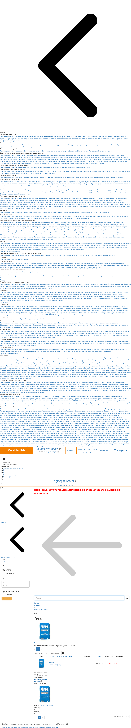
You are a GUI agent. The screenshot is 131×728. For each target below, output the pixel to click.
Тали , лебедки (101, 313)
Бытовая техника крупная (16, 413)
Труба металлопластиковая (41, 163)
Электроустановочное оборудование (75, 446)
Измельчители (30, 384)
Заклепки (110, 243)
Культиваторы (79, 384)
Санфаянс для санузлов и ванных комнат (20, 161)
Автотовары (19, 358)
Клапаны (72, 157)
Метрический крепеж (61, 245)
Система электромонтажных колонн (103, 429)
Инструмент (72, 190)
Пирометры (58, 212)
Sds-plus (23, 263)
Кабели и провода (23, 419)
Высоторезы (94, 382)
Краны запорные (48, 159)
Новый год (120, 341)
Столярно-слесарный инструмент (40, 288)
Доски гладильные (39, 362)
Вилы (89, 360)
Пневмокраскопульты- (75, 276)
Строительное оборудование (86, 192)
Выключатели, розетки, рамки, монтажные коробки (17, 399)
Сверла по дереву (81, 177)
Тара (71, 437)
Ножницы (33, 386)
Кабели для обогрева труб (69, 151)
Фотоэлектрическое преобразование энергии (114, 442)
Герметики (18, 272)
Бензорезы (47, 382)
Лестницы (126, 331)
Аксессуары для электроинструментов (67, 409)
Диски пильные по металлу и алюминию (28, 216)
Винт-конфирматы (43, 243)
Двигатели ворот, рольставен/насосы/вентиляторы (29, 415)
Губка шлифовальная (42, 137)
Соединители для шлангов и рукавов (29, 437)
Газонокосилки (104, 382)
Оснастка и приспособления (26, 235)
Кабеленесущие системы (8, 419)
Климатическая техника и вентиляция (74, 341)
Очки (41, 319)
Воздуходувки (85, 382)
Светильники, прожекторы (86, 401)
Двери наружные (55, 167)
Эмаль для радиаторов (108, 206)
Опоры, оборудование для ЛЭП (82, 425)
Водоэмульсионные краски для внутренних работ (59, 198)
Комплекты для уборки (25, 364)
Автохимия (18, 145)
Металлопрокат (27, 294)
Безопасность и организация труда (46, 190)
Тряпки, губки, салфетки (28, 376)
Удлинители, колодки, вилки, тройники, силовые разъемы (70, 403)
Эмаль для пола (77, 206)
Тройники (12, 163)
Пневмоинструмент (58, 237)
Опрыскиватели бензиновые (78, 386)
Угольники (88, 212)
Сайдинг (106, 171)
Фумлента (68, 163)
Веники (33, 360)
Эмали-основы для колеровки (61, 206)
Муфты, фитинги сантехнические (95, 423)
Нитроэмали (99, 202)
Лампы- (2, 401)
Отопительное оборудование (89, 294)
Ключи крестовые (49, 308)
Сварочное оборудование (94, 296)
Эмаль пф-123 (41, 208)
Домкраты (43, 145)
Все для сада (62, 190)
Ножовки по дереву (31, 177)
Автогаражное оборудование (24, 190)
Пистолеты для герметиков (76, 333)
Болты (34, 243)
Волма (9, 594)
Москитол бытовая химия (36, 366)
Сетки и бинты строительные (73, 335)
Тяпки (38, 376)
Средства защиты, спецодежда (18, 288)
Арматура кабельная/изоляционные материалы (49, 411)
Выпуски (3, 157)
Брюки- (17, 319)
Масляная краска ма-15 (62, 202)
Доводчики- (52, 182)
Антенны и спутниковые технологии (93, 409)
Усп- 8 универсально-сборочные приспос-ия (95, 237)
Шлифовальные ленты (106, 139)
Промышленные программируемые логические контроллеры (61, 427)
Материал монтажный (55, 423)
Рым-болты (109, 245)
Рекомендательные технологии (48, 727)
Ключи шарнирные (32, 311)
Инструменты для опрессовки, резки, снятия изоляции (71, 417)
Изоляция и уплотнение (92, 292)
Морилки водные (76, 202)
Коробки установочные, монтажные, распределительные (93, 399)
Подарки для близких (50, 343)
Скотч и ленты (88, 335)
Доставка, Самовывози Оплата (87, 450)
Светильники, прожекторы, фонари (107, 401)
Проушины (87, 184)
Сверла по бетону (122, 216)
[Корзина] (1, 455)
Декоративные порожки (22, 255)
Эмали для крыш (45, 206)
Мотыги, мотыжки (51, 366)
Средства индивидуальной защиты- (70, 298)
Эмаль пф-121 (31, 208)
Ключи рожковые (107, 308)
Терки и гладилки (24, 337)
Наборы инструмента (87, 233)
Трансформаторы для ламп (21, 403)
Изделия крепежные (95, 415)
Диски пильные (20, 177)
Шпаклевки (11, 206)
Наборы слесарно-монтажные (10, 251)
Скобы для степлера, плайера (113, 266)
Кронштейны (45, 245)
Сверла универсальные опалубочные (61, 218)
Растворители (48, 204)
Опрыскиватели (78, 368)
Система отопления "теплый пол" (115, 296)
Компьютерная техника (67, 421)
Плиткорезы (34, 335)
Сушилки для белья (85, 374)
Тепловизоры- (73, 212)
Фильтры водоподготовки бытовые (21, 300)
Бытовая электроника (49, 413)
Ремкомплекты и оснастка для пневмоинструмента (100, 276)
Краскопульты (69, 384)
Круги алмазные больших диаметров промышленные (79, 137)
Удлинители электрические (9, 354)
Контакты (71, 450)
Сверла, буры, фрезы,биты (93, 286)
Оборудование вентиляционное (51, 294)
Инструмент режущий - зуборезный (45, 227)
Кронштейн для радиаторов (31, 245)
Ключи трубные (20, 311)
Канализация (64, 157)
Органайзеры (88, 368)
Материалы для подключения (74, 423)
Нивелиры (50, 212)
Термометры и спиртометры (9, 376)
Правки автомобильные (109, 145)
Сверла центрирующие (82, 218)
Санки (50, 372)
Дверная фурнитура (68, 167)
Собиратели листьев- (119, 372)
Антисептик (18, 198)
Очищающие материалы (119, 349)
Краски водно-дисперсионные (73, 200)
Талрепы (94, 247)
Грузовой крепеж (68, 243)
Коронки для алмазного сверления (68, 216)
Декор (44, 341)
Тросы (99, 247)
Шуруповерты (124, 390)
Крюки (52, 245)
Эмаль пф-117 (10, 208)
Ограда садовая (33, 368)
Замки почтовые (5, 184)
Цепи (40, 249)
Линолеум (75, 255)
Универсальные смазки (14, 268)
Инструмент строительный (40, 233)
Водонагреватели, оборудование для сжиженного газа (68, 155)
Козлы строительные (101, 331)
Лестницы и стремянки (115, 284)
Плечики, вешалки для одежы (50, 370)
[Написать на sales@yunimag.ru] (6, 455)
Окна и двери (4, 343)
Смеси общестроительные (30, 351)
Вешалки (32, 182)
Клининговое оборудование (106, 190)
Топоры (108, 177)
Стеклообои (113, 171)
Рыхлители (44, 372)
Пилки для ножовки (53, 266)
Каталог (58, 341)
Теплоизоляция (61, 327)
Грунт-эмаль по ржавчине (103, 198)
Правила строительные (55, 335)
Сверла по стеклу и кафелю (23, 218)
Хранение (23, 345)
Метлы (12, 366)
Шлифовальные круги (90, 139)
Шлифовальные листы (121, 139)
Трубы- (7, 300)
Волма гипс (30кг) (55, 664)
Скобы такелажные (41, 247)
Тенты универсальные (119, 374)
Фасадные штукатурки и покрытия (66, 351)
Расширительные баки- (37, 296)
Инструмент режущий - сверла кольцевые (78, 229)
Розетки (60, 401)
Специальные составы (47, 351)
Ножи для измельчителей (18, 266)
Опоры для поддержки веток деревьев (60, 368)
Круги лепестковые (115, 137)
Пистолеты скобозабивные (117, 333)
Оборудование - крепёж (8, 235)
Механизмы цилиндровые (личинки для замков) (50, 184)
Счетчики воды (88, 298)
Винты (51, 243)
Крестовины (70, 159)
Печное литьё (125, 368)
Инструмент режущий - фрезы (10, 231)
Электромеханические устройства (52, 300)
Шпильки (75, 249)
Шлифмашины (86, 390)
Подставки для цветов (78, 370)
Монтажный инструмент (16, 286)
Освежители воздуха (100, 368)
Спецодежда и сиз (65, 192)
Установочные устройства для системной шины (16, 440)
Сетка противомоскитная (84, 372)
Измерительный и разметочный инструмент (68, 284)
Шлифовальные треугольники (10, 141)
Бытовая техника (20, 341)
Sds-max (17, 263)
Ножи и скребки (46, 333)
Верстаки (42, 306)
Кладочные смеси (93, 349)
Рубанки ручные (68, 177)
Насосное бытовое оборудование (91, 159)
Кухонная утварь (102, 364)
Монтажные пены (52, 272)
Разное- (106, 184)
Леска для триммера (67, 263)
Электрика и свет (24, 194)
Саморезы (124, 245)
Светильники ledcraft (70, 401)
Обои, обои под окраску (55, 171)
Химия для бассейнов (85, 163)
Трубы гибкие (55, 163)
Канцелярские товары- (94, 362)
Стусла (102, 177)
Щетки (8, 378)
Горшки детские (120, 360)
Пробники (54, 401)
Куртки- (22, 319)
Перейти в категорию (7, 137)
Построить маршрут (10, 475)
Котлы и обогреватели (15, 423)
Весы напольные (69, 360)
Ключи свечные (118, 308)
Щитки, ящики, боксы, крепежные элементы (52, 405)
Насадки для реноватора (108, 263)
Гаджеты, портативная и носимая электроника (114, 413)
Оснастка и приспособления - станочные (49, 235)
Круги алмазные (55, 137)
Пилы (126, 386)
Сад (58, 343)
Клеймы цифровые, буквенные (110, 306)
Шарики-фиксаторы (35, 186)
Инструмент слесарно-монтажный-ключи (116, 231)
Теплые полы (93, 151)
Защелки (14, 184)
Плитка (40, 343)
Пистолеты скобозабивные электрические (14, 388)
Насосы (26, 386)
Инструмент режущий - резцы (33, 229)
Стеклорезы (98, 335)
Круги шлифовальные (32, 139)
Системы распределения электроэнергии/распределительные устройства (98, 433)
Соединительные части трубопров (46, 298)
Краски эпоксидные (30, 202)
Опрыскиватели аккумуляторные (57, 386)
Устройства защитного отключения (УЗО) (117, 403)
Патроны (30, 266)
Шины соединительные (29, 405)
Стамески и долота (93, 177)
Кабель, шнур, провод (66, 399)
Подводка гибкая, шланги (108, 294)
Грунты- (115, 198)
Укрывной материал (47, 376)
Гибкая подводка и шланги (15, 157)
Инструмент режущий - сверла (53, 229)
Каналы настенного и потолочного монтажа (69, 419)
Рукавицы (66, 319)
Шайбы (44, 249)
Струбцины (75, 313)
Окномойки (42, 368)
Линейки (25, 212)
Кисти (92, 331)
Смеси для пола (15, 351)
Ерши (84, 362)
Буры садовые (19, 331)
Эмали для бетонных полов (30, 206)
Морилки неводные (88, 202)
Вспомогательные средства (85, 198)
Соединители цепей (55, 247)
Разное (2, 280)
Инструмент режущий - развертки (11, 229)
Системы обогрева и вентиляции (85, 431)
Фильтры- (37, 300)
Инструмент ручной (45, 417)
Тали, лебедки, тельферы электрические (32, 390)
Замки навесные (124, 182)
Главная (37, 605)
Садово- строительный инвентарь (72, 286)
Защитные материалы (79, 349)
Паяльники (41, 401)
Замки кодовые (113, 182)
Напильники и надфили (99, 311)
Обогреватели (41, 386)
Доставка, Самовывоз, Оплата (13, 469)
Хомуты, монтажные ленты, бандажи (25, 249)
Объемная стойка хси (22, 259)
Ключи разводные (83, 308)
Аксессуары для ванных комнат (25, 292)
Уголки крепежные (108, 247)
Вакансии (104, 450)
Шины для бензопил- (72, 268)
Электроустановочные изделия (98, 446)
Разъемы (24, 429)
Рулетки (65, 212)
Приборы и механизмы (21, 296)
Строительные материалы (106, 192)
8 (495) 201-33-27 (47, 449)
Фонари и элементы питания (89, 442)
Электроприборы (91, 405)
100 (47, 653)
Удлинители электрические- (41, 403)
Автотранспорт (20, 409)
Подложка (96, 255)
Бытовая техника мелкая (33, 413)
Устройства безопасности (40, 440)
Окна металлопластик (83, 167)
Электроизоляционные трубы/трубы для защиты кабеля (84, 444)
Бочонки (17, 155)
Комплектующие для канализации (109, 157)
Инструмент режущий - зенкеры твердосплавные (16, 227)
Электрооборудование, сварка (34, 392)
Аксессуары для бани (30, 358)
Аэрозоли (26, 198)
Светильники (52, 429)
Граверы (3, 384)
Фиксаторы (24, 186)
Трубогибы (114, 313)
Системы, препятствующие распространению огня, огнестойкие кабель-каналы (101, 435)
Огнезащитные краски (15, 204)
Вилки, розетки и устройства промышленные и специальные (77, 413)
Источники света (95, 417)
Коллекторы (79, 157)
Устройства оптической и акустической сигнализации (49, 442)
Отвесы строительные (59, 333)
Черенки (33, 337)
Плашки (112, 216)
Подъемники (43, 335)
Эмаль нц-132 (120, 206)
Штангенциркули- (103, 212)
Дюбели (77, 243)
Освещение (13, 343)
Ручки (112, 184)
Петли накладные (77, 184)
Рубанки (117, 388)
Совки (129, 372)
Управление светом (96, 403)
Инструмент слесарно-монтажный (63, 231)
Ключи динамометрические (16, 308)
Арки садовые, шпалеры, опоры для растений (68, 358)
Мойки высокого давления (106, 384)
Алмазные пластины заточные (25, 137)
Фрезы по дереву (117, 177)
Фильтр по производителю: (44, 645)
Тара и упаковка (98, 298)
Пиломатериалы (27, 325)
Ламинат (68, 255)
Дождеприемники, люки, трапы (59, 292)
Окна (126, 341)
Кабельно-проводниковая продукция (42, 419)
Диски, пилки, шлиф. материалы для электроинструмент (34, 284)
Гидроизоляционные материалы (25, 323)
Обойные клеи (68, 171)
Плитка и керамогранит (82, 325)
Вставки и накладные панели (82, 397)
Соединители (4, 163)
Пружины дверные (97, 184)
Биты (28, 263)
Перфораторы (119, 386)
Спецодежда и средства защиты (93, 343)
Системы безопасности (18, 431)
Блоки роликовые (26, 243)
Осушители (92, 386)
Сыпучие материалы (48, 327)
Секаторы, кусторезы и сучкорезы (64, 372)
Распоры (68, 313)
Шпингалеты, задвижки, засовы (52, 186)
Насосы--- (36, 294)
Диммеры (38, 399)
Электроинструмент (46, 239)
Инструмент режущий (96, 225)
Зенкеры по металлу (49, 216)
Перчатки (46, 319)
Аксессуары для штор (45, 358)
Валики (27, 331)
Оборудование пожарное (70, 294)
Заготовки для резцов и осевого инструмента (30, 223)
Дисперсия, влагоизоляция (50, 349)
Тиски (108, 313)
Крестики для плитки (115, 331)
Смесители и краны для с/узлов (23, 298)
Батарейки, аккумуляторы (51, 397)
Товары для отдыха (121, 192)
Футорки (75, 163)
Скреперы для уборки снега (102, 372)
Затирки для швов (66, 349)
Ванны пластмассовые (7, 360)
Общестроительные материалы (10, 325)
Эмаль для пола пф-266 (91, 206)
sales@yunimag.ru (50, 452)
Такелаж (88, 247)
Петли (69, 184)
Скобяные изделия (75, 343)
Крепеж (118, 190)
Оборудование (122, 233)
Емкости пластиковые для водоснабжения (38, 157)
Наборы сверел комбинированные (98, 216)
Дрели (8, 384)
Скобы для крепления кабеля (10, 247)
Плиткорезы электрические (37, 388)
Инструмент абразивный (53, 223)
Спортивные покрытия (107, 255)
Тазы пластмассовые (99, 374)
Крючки (31, 184)
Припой (47, 401)
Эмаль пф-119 (20, 208)
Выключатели (96, 397)
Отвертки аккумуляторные (105, 386)
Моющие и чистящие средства (68, 366)
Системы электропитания (64, 435)
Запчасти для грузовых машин (57, 145)
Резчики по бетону (99, 388)
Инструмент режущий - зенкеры (114, 225)
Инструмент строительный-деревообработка (65, 233)
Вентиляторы (19, 151)
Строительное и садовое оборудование (55, 437)
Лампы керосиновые (115, 364)
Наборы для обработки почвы (117, 366)
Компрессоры (59, 384)
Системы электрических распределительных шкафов (38, 435)
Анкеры (17, 243)
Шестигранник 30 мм (57, 268)
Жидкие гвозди (27, 272)
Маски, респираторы (32, 319)
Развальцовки (60, 313)
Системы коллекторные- (71, 161)
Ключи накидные (61, 308)
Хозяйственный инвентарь (25, 239)
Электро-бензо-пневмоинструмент (11, 392)
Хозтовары (75, 376)
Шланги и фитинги (124, 276)
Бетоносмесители (57, 382)
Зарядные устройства (18, 384)
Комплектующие (23, 184)
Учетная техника (73, 442)
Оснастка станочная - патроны (23, 237)
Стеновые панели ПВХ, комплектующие (28, 173)
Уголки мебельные (121, 247)
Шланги (36, 239)
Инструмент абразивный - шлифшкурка (110, 223)
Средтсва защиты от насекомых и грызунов (27, 374)
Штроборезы (96, 390)
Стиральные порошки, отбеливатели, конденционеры (60, 374)
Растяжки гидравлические (31, 147)
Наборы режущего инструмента (105, 233)
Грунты (20, 349)
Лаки (39, 202)
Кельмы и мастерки (83, 331)
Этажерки (14, 378)
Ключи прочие (72, 308)
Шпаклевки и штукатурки (103, 351)
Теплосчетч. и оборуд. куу (113, 298)
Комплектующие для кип (120, 292)
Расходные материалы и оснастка (81, 388)
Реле (28, 429)
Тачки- (109, 374)
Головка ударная (51, 306)
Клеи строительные (39, 171)
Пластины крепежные (76, 245)
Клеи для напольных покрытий (41, 255)
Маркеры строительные (26, 333)
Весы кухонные (58, 360)
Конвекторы (4, 294)
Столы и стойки (107, 335)
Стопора (6, 186)
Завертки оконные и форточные (67, 182)
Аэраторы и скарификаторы (34, 382)
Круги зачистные (103, 137)
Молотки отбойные (121, 384)
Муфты (77, 159)
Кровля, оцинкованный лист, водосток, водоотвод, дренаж (98, 323)
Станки (74, 192)
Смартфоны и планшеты (8, 437)
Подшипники (70, 237)
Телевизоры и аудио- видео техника (85, 437)
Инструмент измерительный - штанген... (74, 225)
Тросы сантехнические (23, 163)
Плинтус (81, 255)
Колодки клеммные (91, 419)
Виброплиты (68, 382)
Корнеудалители (53, 364)
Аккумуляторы (19, 382)
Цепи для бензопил (28, 268)
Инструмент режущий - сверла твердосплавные (109, 229)
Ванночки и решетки (36, 331)
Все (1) (73, 645)
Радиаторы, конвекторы (12, 429)
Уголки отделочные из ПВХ (51, 173)
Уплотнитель (67, 376)
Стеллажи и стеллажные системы (73, 247)
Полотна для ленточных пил (92, 266)
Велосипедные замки (22, 182)
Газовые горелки (109, 360)
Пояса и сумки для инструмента (44, 313)
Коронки (33, 263)
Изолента (55, 399)
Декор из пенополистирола (24, 171)
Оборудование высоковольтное (14, 425)
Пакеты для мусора (114, 368)
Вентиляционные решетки (33, 151)
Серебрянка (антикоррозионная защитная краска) (71, 204)
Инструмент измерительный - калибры (48, 225)
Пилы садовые (5, 370)
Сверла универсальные (41, 218)
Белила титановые (35, 198)
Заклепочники (89, 306)
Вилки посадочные (81, 360)
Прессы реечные (16, 147)
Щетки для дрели (85, 268)
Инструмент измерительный (25, 225)
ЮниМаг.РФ (16, 451)
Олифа (25, 204)
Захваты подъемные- (51, 331)
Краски (48, 200)
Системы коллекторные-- (88, 161)
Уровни (94, 212)
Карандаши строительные (67, 331)
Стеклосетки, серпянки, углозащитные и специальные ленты (20, 327)
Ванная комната (122, 358)
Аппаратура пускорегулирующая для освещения (16, 411)
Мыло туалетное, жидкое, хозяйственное (92, 366)
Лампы (114, 399)
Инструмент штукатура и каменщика (95, 284)
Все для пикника (97, 360)
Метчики (83, 216)
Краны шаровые (60, 159)
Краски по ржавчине (110, 200)
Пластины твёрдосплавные (43, 237)
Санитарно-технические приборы (74, 296)
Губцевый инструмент (77, 306)
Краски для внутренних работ (93, 200)
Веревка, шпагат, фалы (44, 360)
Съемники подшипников (87, 313)
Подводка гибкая (117, 159)
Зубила (96, 306)
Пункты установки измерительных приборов (97, 427)
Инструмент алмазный (7, 225)
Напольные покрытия (109, 341)
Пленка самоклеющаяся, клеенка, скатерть (24, 370)
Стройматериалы (124, 343)
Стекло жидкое (103, 204)
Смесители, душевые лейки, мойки (115, 161)
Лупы (8, 366)
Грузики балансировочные (31, 145)
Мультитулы (20, 386)
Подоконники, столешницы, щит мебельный (88, 171)
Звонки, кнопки (46, 399)
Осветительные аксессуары (103, 425)
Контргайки (124, 157)
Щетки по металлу (48, 337)
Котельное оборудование (34, 159)
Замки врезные (103, 182)
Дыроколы (49, 362)
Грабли (128, 360)
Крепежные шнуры (75, 364)
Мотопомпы (11, 386)
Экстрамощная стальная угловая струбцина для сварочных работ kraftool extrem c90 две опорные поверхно (36, 315)
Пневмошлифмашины (54, 388)
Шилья (106, 376)
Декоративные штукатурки (32, 349)
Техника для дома (104, 437)
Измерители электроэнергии (45, 384)
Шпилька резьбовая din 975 (62, 249)
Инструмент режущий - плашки (89, 227)
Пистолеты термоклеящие (9, 335)
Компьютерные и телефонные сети (87, 421)
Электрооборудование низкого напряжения (48, 446)
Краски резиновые (18, 202)
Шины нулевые (5, 405)
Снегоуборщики (125, 388)
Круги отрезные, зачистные (16, 139)
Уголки (62, 163)
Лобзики (94, 384)
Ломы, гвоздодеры (6, 333)
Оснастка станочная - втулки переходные (102, 235)
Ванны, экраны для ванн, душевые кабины (35, 155)
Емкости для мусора (60, 362)
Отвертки (24, 313)
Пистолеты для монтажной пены (97, 333)
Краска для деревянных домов (35, 200)
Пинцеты (30, 313)
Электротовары (32, 345)
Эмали (18, 206)
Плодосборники (65, 370)
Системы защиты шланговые (64, 431)
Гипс (16, 349)
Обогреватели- (22, 368)
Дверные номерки (42, 182)
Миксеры (38, 333)
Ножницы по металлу (114, 311)
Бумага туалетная (110, 358)
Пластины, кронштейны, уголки (94, 245)
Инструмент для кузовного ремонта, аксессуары (84, 145)
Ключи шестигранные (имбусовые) (51, 311)
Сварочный (4, 302)
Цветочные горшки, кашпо (88, 376)
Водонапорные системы (95, 155)
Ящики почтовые (69, 186)
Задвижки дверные (91, 182)
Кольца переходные (90, 157)
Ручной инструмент (14, 192)
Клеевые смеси (105, 349)
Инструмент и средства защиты (28, 417)
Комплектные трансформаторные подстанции (43, 421)
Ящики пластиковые (24, 378)
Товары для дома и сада (118, 437)
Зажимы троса (102, 243)
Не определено (112, 423)
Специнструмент (46, 147)
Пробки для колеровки (35, 204)
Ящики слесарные (80, 315)
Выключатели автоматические (112, 397)
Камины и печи (83, 151)
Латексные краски (47, 202)
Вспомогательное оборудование (114, 155)
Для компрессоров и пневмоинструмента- (29, 276)
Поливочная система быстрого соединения (100, 370)
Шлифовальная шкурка (75, 139)
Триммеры (61, 390)
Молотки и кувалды (69, 311)
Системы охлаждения (104, 431)
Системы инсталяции (56, 161)
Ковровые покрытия (58, 255)
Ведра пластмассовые (23, 360)
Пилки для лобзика (40, 266)
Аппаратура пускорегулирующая (116, 409)
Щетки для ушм (96, 268)
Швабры (100, 376)
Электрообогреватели (105, 151)
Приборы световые (34, 427)
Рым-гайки (116, 245)
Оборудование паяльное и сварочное (59, 425)
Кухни (94, 341)
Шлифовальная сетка (59, 139)
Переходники (107, 159)
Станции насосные (11, 390)
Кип (110, 292)
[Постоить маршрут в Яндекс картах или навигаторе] (3, 455)
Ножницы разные (11, 368)
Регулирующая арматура (54, 296)
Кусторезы (87, 384)
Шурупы (81, 249)
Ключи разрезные (95, 308)
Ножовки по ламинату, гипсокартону (50, 177)
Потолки (92, 325)
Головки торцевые (63, 306)
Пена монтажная (63, 272)
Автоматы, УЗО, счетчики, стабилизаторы (28, 397)
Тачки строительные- (10, 337)
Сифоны (100, 161)
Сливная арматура (6, 298)
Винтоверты (76, 382)
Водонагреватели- (42, 292)
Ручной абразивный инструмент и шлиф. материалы (42, 286)
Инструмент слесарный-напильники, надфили (15, 233)
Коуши (123, 243)
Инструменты (50, 341)
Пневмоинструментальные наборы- (55, 276)
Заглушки (56, 157)
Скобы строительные (27, 247)
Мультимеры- (42, 212)
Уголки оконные (15, 186)
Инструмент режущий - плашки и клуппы (114, 227)
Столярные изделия (110, 343)
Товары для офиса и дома (9, 194)
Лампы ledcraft (122, 399)
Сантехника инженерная (39, 429)
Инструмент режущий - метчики (68, 227)
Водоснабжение (31, 341)
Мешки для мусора (21, 366)
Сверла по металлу (6, 218)
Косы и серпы (64, 364)
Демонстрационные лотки (24, 362)
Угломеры (81, 212)
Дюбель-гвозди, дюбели (89, 243)
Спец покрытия (93, 204)
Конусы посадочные (40, 364)
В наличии (11, 573)
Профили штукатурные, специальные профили (112, 325)
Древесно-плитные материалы (68, 323)
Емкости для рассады (74, 362)
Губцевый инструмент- (7, 362)
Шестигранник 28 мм (43, 268)
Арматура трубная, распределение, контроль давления (84, 411)
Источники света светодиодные (111, 417)
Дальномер (18, 212)
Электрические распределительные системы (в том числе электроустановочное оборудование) (32, 444)
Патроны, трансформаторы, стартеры (24, 401)
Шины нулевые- (16, 405)
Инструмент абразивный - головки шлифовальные (79, 223)
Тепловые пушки (51, 390)
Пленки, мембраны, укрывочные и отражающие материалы (53, 325)
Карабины (117, 243)
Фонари (72, 390)
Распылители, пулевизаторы (30, 372)
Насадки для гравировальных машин (87, 263)
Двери (40, 341)
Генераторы (121, 382)
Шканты (50, 249)
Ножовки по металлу (13, 313)
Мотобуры (3, 386)
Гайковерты (113, 382)
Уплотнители (58, 376)
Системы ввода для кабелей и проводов (40, 431)
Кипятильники (106, 362)
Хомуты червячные (6, 249)
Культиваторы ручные (89, 364)
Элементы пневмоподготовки (10, 278)
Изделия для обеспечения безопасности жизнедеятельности (67, 415)
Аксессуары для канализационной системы (39, 409)
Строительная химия (116, 204)
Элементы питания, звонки (107, 405)
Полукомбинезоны (56, 319)
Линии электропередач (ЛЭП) (38, 423)
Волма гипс (7, 562)
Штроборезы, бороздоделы (110, 390)
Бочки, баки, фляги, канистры (94, 358)
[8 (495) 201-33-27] (9, 455)
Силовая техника (35, 192)
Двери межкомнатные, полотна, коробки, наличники (32, 167)
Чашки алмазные (46, 139)
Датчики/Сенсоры (6, 415)
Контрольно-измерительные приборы (12, 159)
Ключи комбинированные (34, 308)
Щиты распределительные (76, 405)
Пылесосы (65, 388)
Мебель (99, 341)
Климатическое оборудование (86, 190)
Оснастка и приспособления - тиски (76, 235)
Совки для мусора (6, 374)
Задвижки (81, 182)
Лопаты (15, 333)
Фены (67, 390)
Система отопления (41, 161)
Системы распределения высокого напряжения (57, 433)
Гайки (56, 243)
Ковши (114, 362)
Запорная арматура (77, 292)
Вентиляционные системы (51, 151)
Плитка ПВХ (89, 255)
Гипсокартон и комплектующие (47, 323)
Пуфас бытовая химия (13, 372)
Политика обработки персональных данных (23, 727)
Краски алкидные (57, 200)
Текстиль (3, 345)
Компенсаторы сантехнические (16, 421)
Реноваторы (110, 388)
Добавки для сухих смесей (16, 200)
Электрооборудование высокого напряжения (18, 446)
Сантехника (25, 192)
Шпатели (39, 337)
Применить (6, 599)
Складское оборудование (50, 192)
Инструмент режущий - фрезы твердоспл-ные (36, 231)
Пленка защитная (24, 335)
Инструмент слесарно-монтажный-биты (88, 231)
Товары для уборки (12, 345)
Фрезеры (78, 390)
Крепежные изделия (15, 294)
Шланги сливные (98, 163)
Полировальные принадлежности (71, 266)
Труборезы (121, 313)
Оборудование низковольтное (36, 425)
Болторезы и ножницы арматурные (26, 306)
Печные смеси (5, 351)
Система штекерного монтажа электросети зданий (74, 429)
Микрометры (33, 212)
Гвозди (60, 243)
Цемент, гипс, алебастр (86, 351)
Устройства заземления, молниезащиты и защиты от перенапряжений (73, 440)
